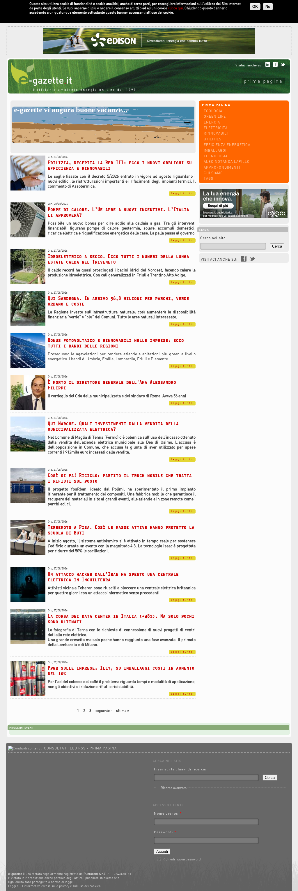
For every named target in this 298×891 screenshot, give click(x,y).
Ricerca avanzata (174, 788)
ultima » (122, 710)
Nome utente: (168, 813)
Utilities (212, 139)
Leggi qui (14, 886)
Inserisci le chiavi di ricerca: (180, 769)
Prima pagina (263, 81)
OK (255, 6)
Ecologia (213, 111)
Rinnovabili (216, 133)
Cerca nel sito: (213, 238)
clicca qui (175, 8)
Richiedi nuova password (181, 859)
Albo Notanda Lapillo (227, 161)
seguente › (103, 710)
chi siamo (213, 173)
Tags (208, 178)
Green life (215, 116)
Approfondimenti (222, 167)
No (267, 6)
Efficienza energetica (227, 144)
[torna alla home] (40, 84)
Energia (212, 122)
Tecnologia (216, 156)
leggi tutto (182, 193)
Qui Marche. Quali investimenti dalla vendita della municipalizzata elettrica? (113, 426)
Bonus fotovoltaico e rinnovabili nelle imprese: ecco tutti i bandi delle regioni (116, 342)
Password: (165, 832)
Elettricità (216, 128)
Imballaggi (215, 150)
